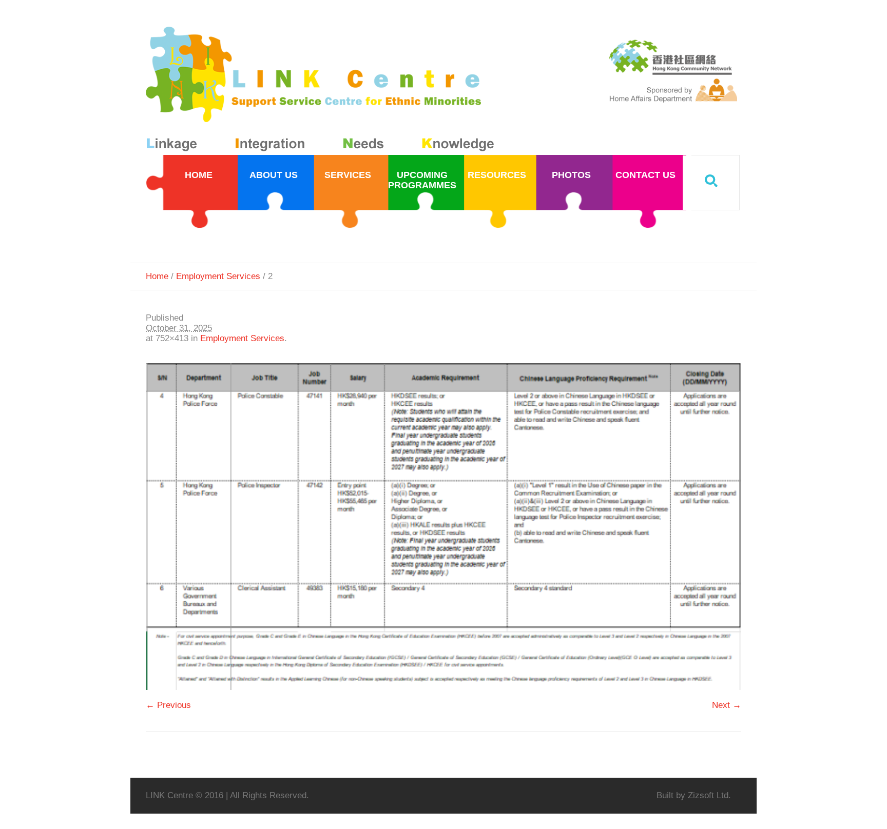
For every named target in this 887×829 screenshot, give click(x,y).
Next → (726, 705)
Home (157, 276)
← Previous (168, 705)
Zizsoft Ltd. (709, 795)
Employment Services (218, 276)
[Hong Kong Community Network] (322, 91)
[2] (443, 526)
